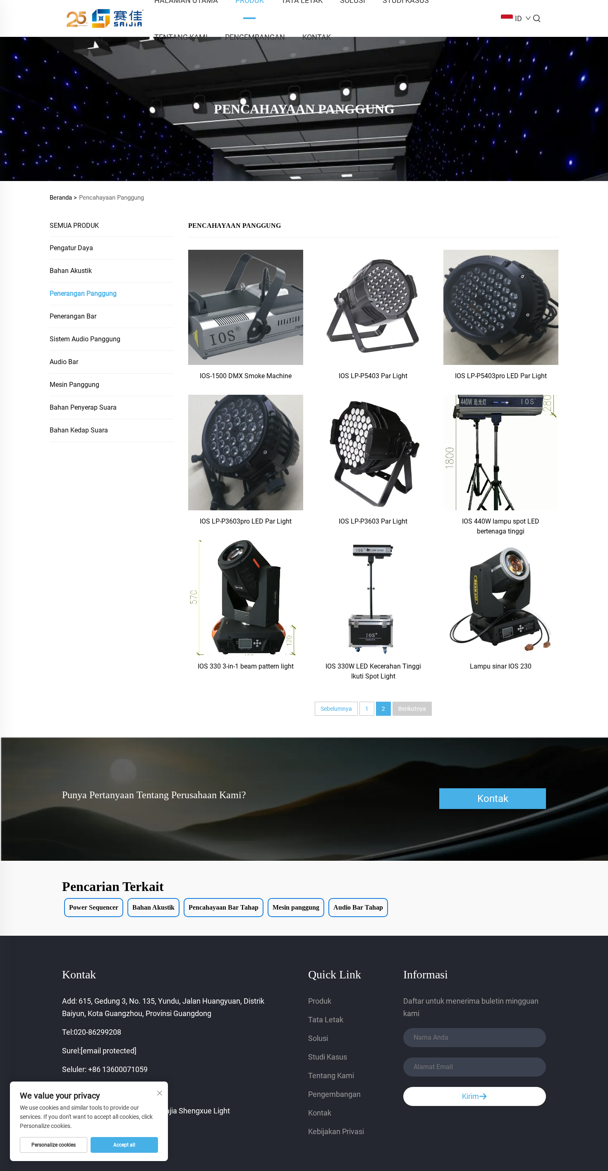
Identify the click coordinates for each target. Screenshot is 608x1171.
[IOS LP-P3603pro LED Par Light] (245, 452)
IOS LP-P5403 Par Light (373, 376)
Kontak (316, 37)
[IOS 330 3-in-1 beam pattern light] (245, 597)
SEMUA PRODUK (74, 225)
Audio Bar (64, 362)
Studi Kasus (327, 1057)
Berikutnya (412, 708)
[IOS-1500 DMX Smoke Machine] (245, 307)
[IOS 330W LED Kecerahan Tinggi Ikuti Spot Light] (373, 597)
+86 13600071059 (118, 1069)
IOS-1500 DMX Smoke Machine (246, 376)
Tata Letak (325, 1019)
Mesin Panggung (74, 385)
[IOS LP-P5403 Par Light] (373, 307)
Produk (319, 1001)
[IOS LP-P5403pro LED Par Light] (500, 307)
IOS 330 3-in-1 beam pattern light (246, 666)
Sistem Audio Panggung (85, 339)
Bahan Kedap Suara (79, 430)
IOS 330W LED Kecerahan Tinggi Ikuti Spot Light (373, 671)
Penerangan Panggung (83, 293)
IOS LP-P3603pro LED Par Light (246, 521)
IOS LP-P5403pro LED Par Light (501, 376)
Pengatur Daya (71, 248)
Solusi (318, 1038)
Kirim (470, 1096)
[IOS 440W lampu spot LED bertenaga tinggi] (500, 452)
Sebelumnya (336, 708)
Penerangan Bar (73, 316)
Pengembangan (255, 37)
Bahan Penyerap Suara (83, 407)
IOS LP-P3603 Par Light (373, 521)
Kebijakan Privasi (336, 1131)
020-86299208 (97, 1032)
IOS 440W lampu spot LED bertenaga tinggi (500, 526)
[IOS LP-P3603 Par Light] (373, 452)
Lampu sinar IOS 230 (500, 666)
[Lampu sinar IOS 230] (500, 597)
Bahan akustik (71, 271)
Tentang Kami (181, 37)
